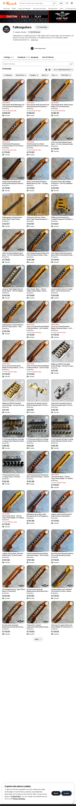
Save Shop (43, 27)
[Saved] (67, 3)
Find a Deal (6, 8)
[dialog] (38, 793)
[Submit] (71, 64)
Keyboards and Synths (39, 8)
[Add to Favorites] (22, 81)
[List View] (49, 69)
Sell (61, 3)
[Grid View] (46, 69)
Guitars (14, 8)
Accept (66, 793)
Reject (56, 793)
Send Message (35, 32)
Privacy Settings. (19, 799)
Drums (61, 8)
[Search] (54, 3)
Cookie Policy (16, 796)
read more (34, 40)
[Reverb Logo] (11, 3)
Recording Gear (52, 8)
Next (36, 639)
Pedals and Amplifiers (24, 8)
